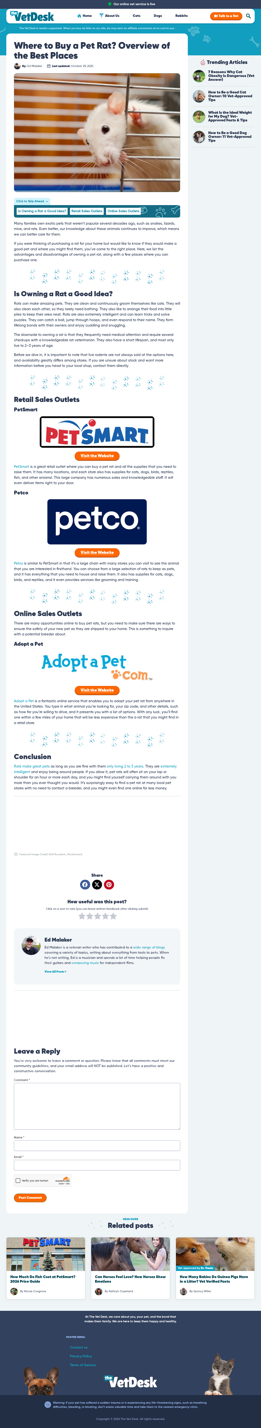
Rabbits (181, 16)
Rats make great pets (32, 766)
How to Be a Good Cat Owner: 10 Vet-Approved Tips (230, 96)
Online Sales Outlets (123, 211)
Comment (22, 1080)
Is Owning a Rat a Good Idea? (42, 211)
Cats (136, 16)
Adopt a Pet (24, 701)
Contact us (79, 1347)
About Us (112, 16)
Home (87, 16)
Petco (18, 563)
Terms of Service (83, 1365)
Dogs (158, 16)
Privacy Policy (81, 1356)
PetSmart (21, 467)
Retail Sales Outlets (86, 211)
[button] (85, 885)
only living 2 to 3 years (125, 766)
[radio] (81, 916)
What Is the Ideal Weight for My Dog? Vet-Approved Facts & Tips (230, 116)
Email (19, 1157)
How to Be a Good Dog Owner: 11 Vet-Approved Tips (229, 137)
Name (19, 1137)
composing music (85, 963)
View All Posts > (55, 971)
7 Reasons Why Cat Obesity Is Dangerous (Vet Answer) (231, 76)
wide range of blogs (149, 947)
